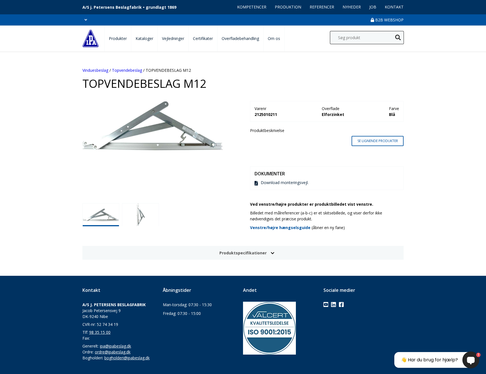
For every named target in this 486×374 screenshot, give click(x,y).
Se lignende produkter (377, 140)
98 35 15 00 (100, 332)
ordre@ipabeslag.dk (112, 352)
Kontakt (394, 7)
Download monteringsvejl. (285, 182)
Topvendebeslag (127, 70)
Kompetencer (251, 7)
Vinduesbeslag (95, 70)
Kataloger (144, 38)
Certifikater (203, 38)
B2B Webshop (389, 20)
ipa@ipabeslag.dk (115, 346)
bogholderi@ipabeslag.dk (127, 357)
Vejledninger (173, 38)
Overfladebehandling (240, 38)
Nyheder (352, 7)
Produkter (118, 38)
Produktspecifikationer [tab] (243, 253)
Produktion (288, 7)
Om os (274, 38)
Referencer (322, 7)
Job (372, 7)
